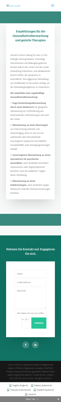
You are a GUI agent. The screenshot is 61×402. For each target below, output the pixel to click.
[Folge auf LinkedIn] (35, 344)
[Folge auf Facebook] (25, 344)
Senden (38, 323)
